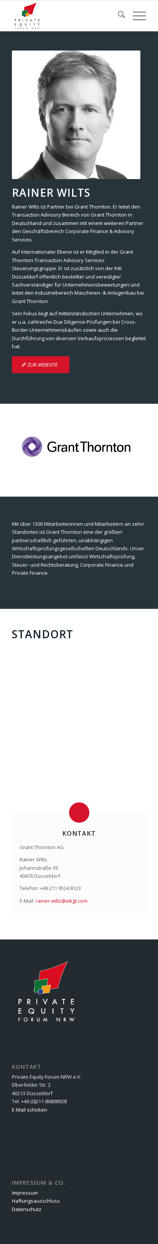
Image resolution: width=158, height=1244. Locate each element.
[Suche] (117, 15)
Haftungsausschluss (36, 1200)
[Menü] (135, 15)
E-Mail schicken (29, 1109)
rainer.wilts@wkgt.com (61, 900)
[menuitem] (117, 15)
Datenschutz (26, 1209)
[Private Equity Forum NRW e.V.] (65, 15)
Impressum (25, 1192)
